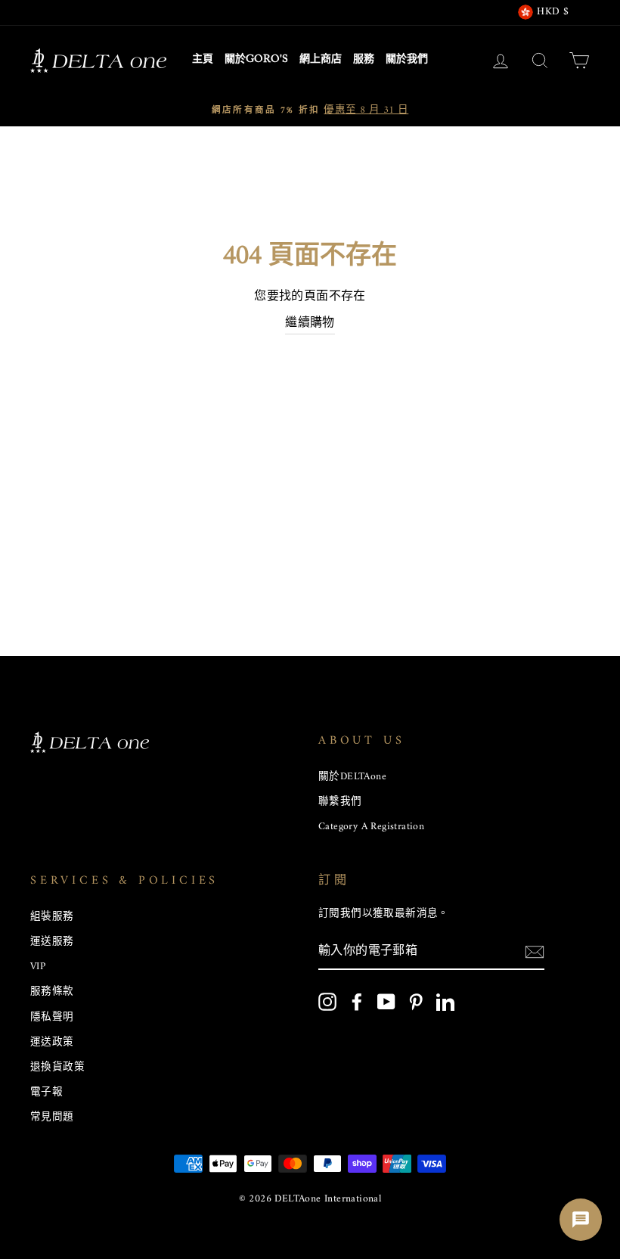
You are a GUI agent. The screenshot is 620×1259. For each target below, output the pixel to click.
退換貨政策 (57, 1067)
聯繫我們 (340, 802)
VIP (37, 967)
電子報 (46, 1092)
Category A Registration (371, 827)
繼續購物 (310, 324)
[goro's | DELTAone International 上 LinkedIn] (445, 1002)
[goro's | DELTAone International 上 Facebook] (357, 1002)
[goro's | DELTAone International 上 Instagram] (327, 1002)
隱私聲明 (52, 1018)
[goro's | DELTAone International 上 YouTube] (386, 1002)
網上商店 (320, 59)
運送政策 (52, 1043)
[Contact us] (581, 1219)
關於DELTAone (352, 777)
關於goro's (256, 59)
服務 (363, 59)
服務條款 (52, 992)
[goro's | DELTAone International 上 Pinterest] (416, 1002)
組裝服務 (52, 917)
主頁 (202, 59)
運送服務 (52, 942)
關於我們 (407, 59)
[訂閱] (534, 952)
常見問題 (52, 1117)
